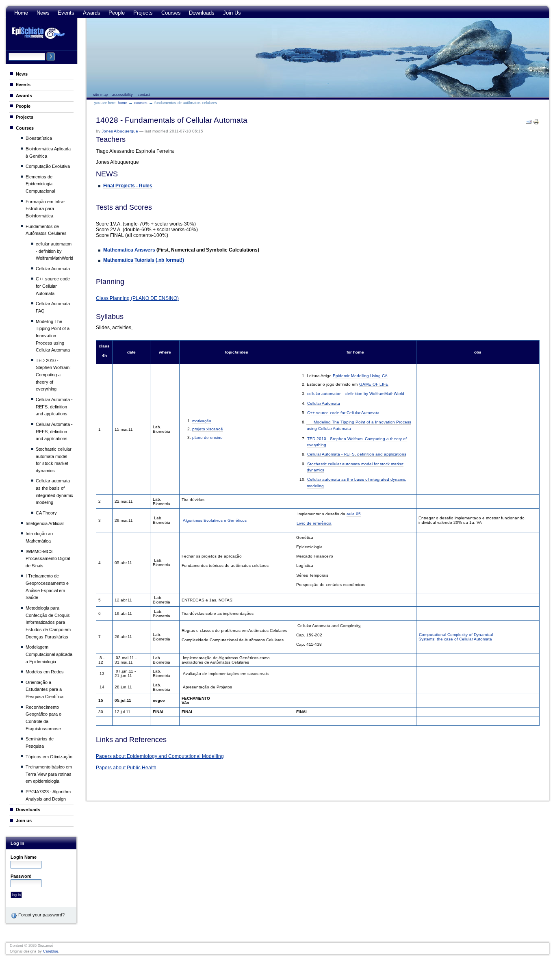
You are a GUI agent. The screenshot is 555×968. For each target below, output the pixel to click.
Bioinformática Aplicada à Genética (48, 152)
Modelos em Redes (45, 671)
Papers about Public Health (126, 767)
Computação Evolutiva (48, 166)
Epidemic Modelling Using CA (360, 375)
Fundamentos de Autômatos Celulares (46, 230)
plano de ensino (207, 437)
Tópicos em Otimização (49, 756)
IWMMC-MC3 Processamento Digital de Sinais (48, 558)
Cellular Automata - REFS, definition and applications (54, 406)
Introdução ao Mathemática (39, 537)
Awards (91, 13)
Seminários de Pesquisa (40, 742)
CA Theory (46, 512)
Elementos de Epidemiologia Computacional (40, 183)
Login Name (24, 857)
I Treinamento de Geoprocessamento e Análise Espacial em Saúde (47, 586)
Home (21, 13)
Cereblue (50, 951)
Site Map (100, 95)
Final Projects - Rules (127, 186)
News (43, 13)
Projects (143, 13)
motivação (201, 421)
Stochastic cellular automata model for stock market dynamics (54, 460)
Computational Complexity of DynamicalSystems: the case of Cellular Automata (455, 636)
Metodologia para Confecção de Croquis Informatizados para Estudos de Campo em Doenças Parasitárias (48, 622)
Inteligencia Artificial (44, 523)
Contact (144, 95)
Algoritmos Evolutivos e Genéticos (215, 520)
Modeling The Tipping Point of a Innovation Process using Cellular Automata (53, 336)
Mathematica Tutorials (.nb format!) (143, 260)
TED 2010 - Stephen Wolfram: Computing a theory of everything (53, 375)
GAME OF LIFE (373, 384)
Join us (232, 13)
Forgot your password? (41, 914)
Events (66, 13)
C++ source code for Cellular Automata (53, 285)
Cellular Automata (53, 268)
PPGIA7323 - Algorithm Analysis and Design (48, 795)
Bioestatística (39, 138)
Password (21, 876)
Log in (17, 843)
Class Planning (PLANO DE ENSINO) (137, 298)
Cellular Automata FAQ (53, 307)
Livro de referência (314, 523)
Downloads (202, 13)
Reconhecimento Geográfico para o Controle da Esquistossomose (43, 718)
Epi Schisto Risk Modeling (38, 33)
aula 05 (354, 514)
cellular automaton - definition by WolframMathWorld (54, 250)
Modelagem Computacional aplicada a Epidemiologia (49, 654)
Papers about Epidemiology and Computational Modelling (160, 756)
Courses (171, 13)
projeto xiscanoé (207, 429)
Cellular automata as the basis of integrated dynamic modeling (54, 491)
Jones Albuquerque (120, 131)
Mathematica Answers (129, 250)
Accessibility (122, 95)
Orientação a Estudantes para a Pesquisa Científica (44, 689)
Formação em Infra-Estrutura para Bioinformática (45, 208)
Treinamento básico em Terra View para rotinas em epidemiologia (49, 774)
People (116, 13)
